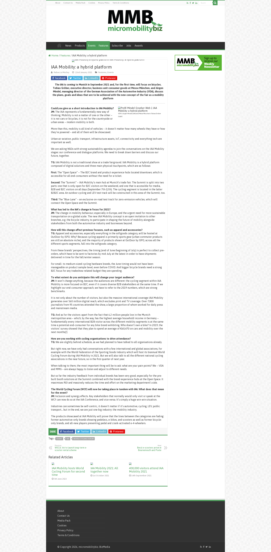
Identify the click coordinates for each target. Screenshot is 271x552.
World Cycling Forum (84, 439)
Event (59, 439)
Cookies (91, 3)
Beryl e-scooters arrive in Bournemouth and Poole (149, 448)
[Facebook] (190, 3)
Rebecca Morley (61, 72)
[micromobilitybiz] (135, 21)
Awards (139, 45)
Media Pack (80, 3)
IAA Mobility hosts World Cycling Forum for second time (68, 471)
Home (59, 45)
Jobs (128, 45)
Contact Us (68, 3)
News (68, 45)
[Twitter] (193, 3)
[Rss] (187, 3)
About (57, 3)
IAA (67, 439)
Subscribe (117, 45)
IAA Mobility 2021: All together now (104, 470)
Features (103, 45)
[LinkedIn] (196, 3)
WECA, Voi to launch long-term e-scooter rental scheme (71, 448)
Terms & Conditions (121, 3)
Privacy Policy (103, 3)
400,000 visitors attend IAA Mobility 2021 (146, 470)
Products (80, 45)
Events (92, 45)
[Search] (215, 2)
